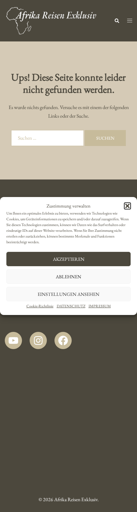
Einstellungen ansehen (68, 294)
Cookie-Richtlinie (40, 306)
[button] (127, 206)
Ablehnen (68, 277)
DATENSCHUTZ (71, 306)
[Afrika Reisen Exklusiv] (51, 20)
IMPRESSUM (100, 306)
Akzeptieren (68, 259)
